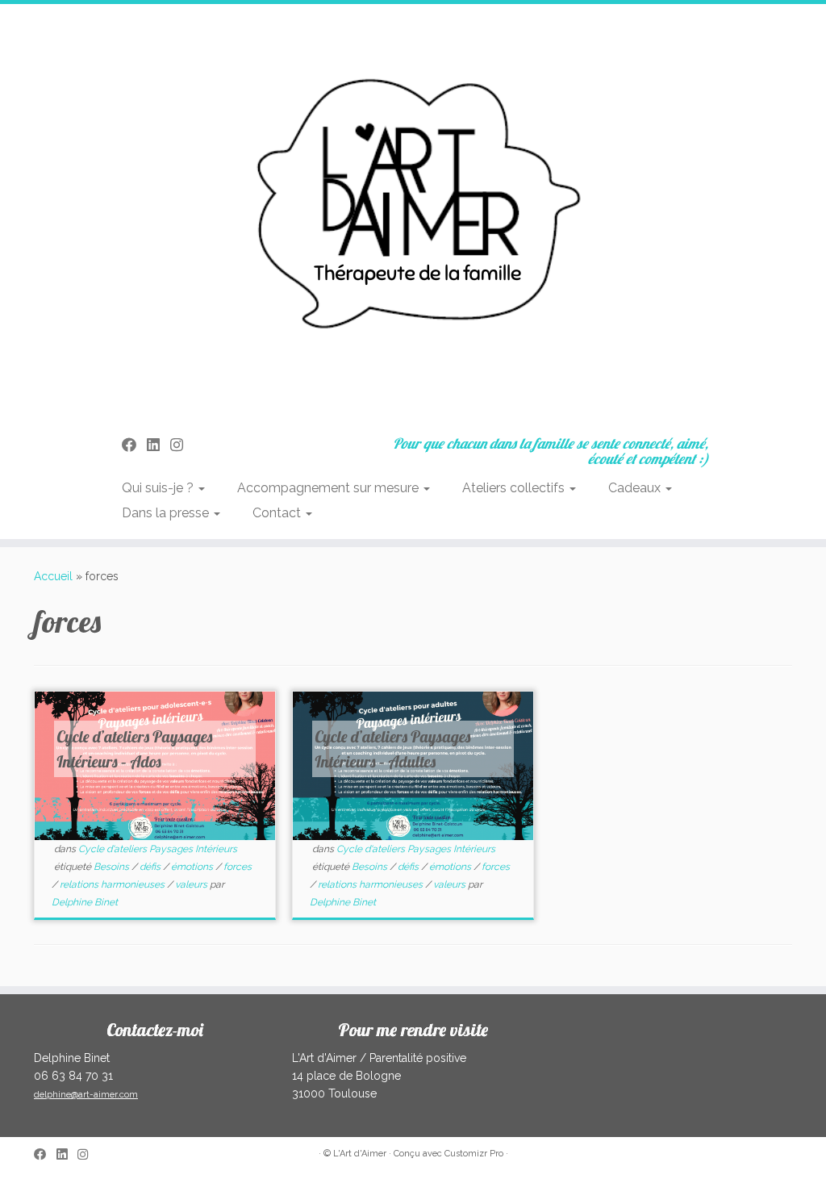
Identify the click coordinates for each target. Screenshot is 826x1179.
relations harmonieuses (113, 884)
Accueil (53, 576)
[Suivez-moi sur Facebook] (134, 445)
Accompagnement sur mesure (329, 487)
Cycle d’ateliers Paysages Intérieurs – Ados (135, 748)
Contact (278, 513)
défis (151, 866)
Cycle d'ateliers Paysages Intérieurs (157, 849)
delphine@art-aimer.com (86, 1094)
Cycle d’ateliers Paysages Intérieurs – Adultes (393, 748)
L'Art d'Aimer (359, 1153)
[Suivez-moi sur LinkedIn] (158, 445)
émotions (193, 866)
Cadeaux (636, 487)
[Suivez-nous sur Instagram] (182, 445)
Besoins (112, 866)
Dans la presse (167, 513)
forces (237, 866)
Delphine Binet (85, 902)
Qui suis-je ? (159, 487)
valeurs (192, 884)
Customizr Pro (473, 1153)
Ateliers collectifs (515, 487)
